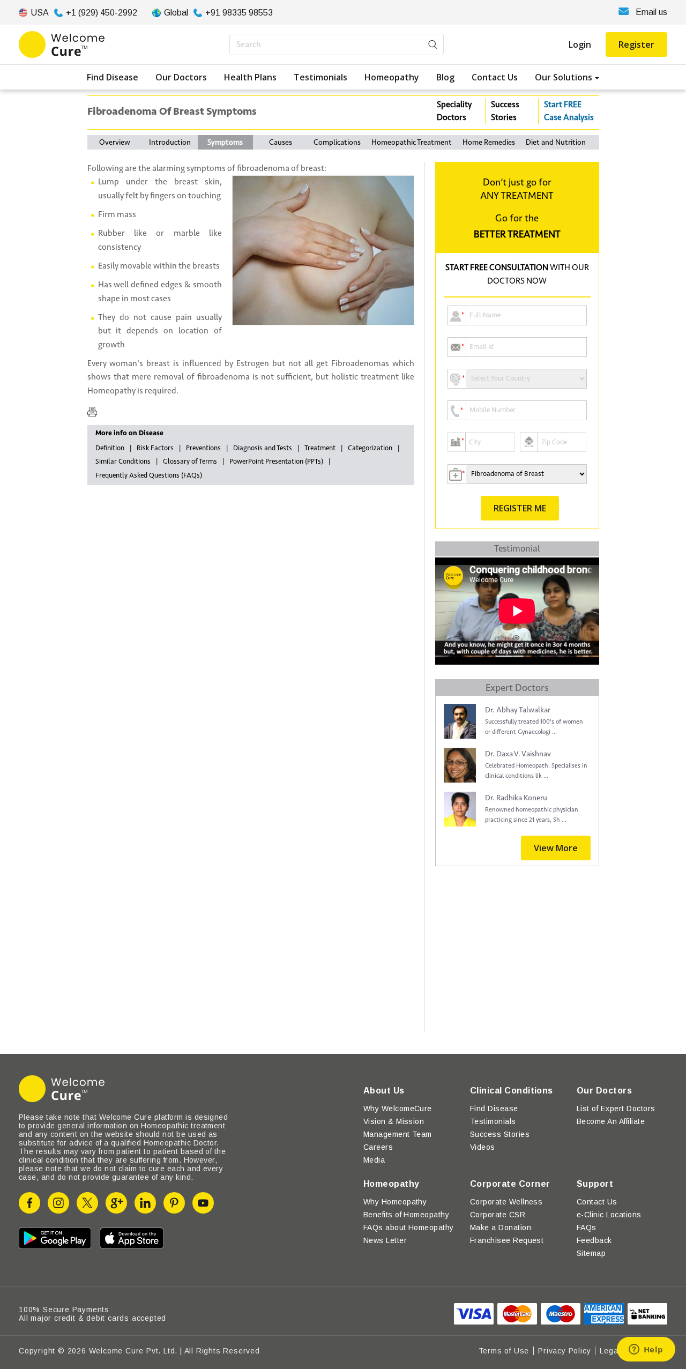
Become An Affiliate (611, 1121)
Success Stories (505, 111)
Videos (482, 1147)
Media (374, 1160)
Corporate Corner (510, 1183)
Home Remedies (489, 142)
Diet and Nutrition (556, 142)
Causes (280, 142)
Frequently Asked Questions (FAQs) (148, 475)
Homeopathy (391, 77)
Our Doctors (181, 77)
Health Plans (250, 77)
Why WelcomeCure (397, 1108)
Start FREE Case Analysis (569, 111)
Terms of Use (504, 1350)
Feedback (594, 1240)
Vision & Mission (393, 1121)
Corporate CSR (497, 1214)
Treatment (319, 448)
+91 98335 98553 (239, 12)
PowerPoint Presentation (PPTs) (276, 461)
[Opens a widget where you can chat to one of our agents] (645, 1350)
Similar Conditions (123, 461)
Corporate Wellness (506, 1201)
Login (580, 44)
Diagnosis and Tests (262, 448)
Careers (378, 1147)
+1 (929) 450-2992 (101, 12)
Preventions (203, 448)
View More (556, 848)
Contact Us (495, 77)
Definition (109, 448)
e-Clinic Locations (609, 1214)
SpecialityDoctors (454, 111)
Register (636, 44)
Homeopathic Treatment (411, 142)
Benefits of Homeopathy (406, 1214)
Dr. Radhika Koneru (516, 797)
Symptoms (225, 142)
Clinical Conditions (511, 1090)
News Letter (385, 1240)
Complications (337, 142)
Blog (445, 77)
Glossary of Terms (190, 461)
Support (595, 1183)
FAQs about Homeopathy (408, 1227)
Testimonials (320, 77)
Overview (114, 142)
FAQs (586, 1227)
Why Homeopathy (395, 1201)
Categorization (370, 448)
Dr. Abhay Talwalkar (517, 710)
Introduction (170, 142)
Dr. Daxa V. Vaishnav (518, 753)
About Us (384, 1090)
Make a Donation (500, 1227)
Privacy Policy (564, 1350)
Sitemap (591, 1253)
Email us (651, 12)
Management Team (397, 1134)
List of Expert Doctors (616, 1108)
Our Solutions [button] (563, 77)
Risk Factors (155, 448)
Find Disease (112, 77)
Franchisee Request (507, 1240)
